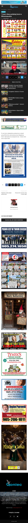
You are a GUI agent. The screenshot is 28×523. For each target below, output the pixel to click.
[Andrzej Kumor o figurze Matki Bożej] (4, 112)
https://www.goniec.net (14, 209)
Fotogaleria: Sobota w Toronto (16, 91)
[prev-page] (24, 82)
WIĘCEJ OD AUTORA (16, 82)
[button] (2, 6)
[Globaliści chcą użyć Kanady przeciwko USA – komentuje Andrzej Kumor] (4, 87)
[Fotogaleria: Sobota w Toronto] (4, 93)
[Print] (19, 77)
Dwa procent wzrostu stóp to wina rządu (21, 193)
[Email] (16, 77)
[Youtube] (17, 516)
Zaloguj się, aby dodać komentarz (14, 220)
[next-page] (26, 82)
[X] (10, 77)
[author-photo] (14, 205)
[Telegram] (22, 77)
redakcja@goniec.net (17, 507)
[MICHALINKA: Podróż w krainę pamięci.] (4, 99)
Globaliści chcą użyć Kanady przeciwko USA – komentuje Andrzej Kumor (15, 87)
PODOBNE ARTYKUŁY (5, 82)
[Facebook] (7, 77)
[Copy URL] (13, 77)
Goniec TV (9, 9)
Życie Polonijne (8, 11)
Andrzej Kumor (6, 18)
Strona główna (4, 9)
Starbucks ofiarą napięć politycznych (6, 193)
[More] (25, 77)
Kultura (3, 101)
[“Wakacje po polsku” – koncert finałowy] (4, 105)
